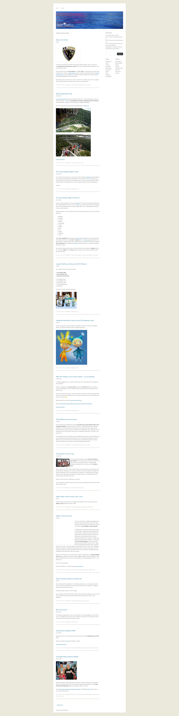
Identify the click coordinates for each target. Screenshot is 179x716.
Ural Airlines (79, 238)
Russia (69, 694)
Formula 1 (108, 64)
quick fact (87, 647)
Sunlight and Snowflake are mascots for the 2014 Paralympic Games (75, 320)
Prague (87, 255)
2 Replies (58, 421)
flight (79, 506)
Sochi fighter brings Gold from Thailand (67, 657)
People (66, 694)
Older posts (59, 705)
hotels (76, 487)
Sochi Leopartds (81, 84)
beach (76, 600)
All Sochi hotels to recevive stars (65, 454)
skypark (76, 162)
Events (107, 63)
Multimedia (108, 66)
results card (89, 689)
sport (97, 694)
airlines (76, 255)
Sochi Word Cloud (119, 68)
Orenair (76, 243)
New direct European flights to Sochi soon (67, 198)
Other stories (108, 69)
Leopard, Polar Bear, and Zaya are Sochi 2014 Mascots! (71, 264)
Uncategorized (109, 76)
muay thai (94, 694)
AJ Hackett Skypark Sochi (61, 99)
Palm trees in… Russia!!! (113, 35)
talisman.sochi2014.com (76, 400)
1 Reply (57, 42)
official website (72, 73)
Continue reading (60, 159)
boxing (82, 694)
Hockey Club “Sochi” (62, 40)
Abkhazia (76, 444)
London (84, 255)
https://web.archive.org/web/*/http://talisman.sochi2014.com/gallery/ (76, 403)
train (82, 444)
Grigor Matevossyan (88, 694)
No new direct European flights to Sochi (67, 172)
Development (108, 61)
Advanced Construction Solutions (118, 71)
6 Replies (58, 518)
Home (57, 8)
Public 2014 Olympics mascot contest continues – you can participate (75, 377)
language (86, 569)
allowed (78, 203)
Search (120, 54)
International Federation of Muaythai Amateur (69, 689)
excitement (88, 177)
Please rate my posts (61, 610)
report (67, 641)
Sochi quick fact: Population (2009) (65, 631)
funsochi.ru (86, 105)
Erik (106, 36)
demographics (77, 647)
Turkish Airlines (83, 506)
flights (79, 255)
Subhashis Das (109, 46)
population (83, 647)
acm (106, 35)
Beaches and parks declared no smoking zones (69, 579)
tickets (90, 255)
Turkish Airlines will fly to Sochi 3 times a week (69, 496)
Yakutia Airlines (87, 240)
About (62, 8)
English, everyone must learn (64, 516)
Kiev (81, 255)
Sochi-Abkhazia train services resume (66, 419)
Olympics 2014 (68, 569)
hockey (76, 84)
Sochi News (67, 84)
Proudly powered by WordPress (62, 710)
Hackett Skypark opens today (64, 94)
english (82, 569)
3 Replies (58, 322)
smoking (79, 600)
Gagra (80, 444)
